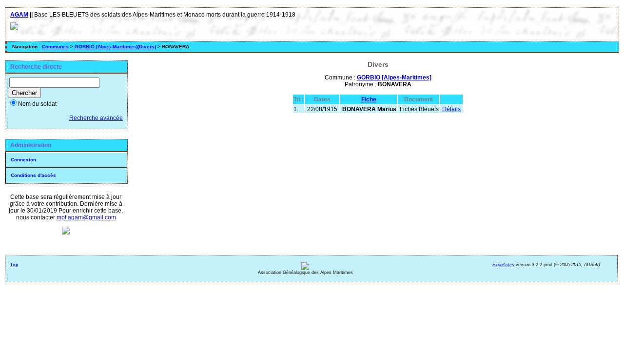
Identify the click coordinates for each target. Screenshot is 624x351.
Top (14, 264)
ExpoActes (503, 264)
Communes (55, 46)
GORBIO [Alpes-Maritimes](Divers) (115, 46)
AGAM (19, 14)
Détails (451, 109)
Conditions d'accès (33, 175)
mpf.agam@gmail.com (86, 217)
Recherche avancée (96, 118)
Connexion (23, 159)
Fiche (368, 99)
